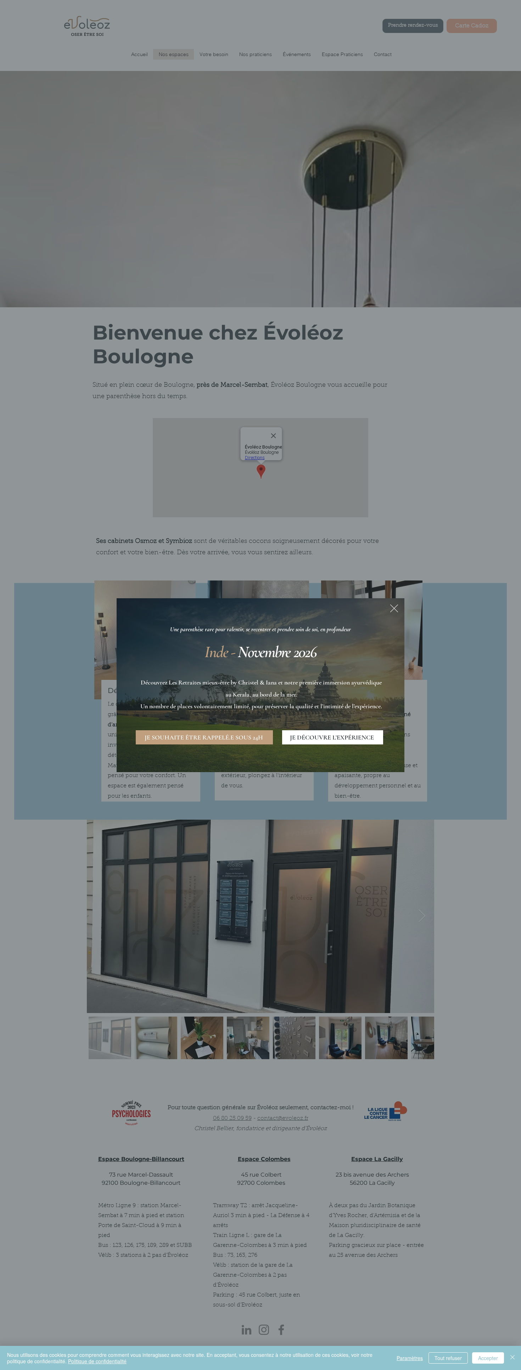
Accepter (488, 1357)
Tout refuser (448, 1357)
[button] (394, 608)
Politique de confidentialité (97, 1361)
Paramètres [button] (410, 1357)
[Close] (512, 1358)
